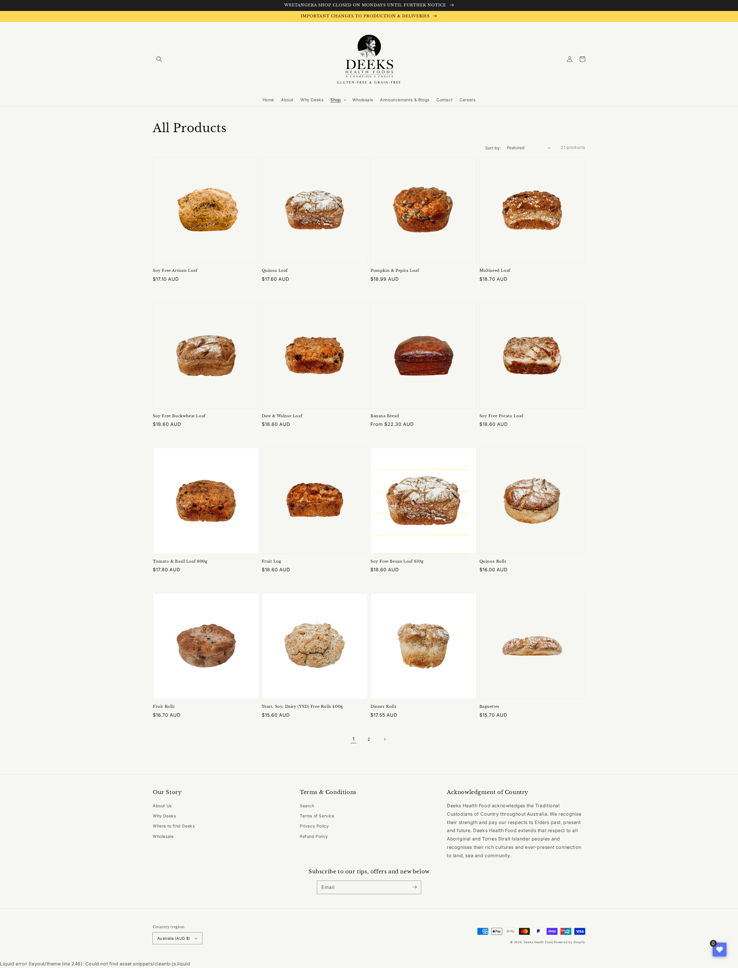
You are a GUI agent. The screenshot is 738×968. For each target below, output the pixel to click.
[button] (159, 59)
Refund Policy (314, 836)
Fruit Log (271, 561)
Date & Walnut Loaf (282, 415)
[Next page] (384, 739)
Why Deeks (164, 815)
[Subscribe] (414, 887)
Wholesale (163, 836)
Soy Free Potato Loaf (501, 415)
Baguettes (489, 706)
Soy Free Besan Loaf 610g (396, 561)
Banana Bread (384, 415)
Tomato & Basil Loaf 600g (180, 561)
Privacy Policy (314, 825)
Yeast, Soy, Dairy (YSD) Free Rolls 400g (302, 706)
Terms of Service (317, 815)
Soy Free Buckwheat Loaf (179, 415)
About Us (162, 805)
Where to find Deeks (174, 825)
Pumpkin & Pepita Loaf (394, 270)
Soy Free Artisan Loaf (175, 270)
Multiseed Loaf (494, 270)
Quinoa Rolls (493, 561)
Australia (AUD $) (173, 938)
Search (307, 805)
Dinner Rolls (383, 706)
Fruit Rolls (164, 706)
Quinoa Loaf (275, 270)
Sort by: (493, 147)
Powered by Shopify (569, 942)
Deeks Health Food (538, 942)
